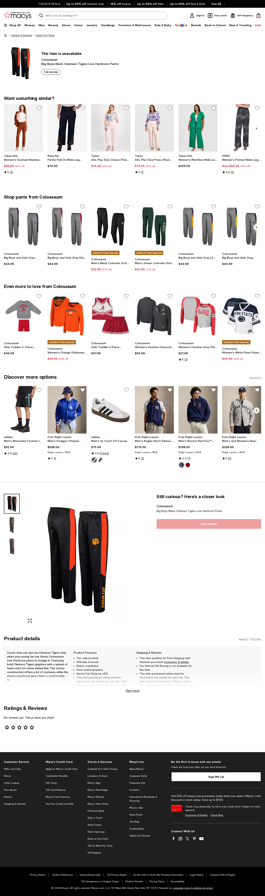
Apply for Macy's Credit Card (61, 769)
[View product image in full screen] (30, 620)
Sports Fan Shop (45, 35)
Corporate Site (137, 783)
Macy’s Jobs (136, 807)
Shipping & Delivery (15, 804)
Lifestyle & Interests (21, 35)
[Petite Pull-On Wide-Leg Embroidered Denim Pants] (67, 128)
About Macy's (136, 769)
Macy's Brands (95, 797)
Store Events (94, 824)
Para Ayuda (10, 790)
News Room (136, 814)
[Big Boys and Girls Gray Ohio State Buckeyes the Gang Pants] (67, 226)
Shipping (181, 685)
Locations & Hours (97, 776)
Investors (134, 790)
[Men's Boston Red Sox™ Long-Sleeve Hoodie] (197, 410)
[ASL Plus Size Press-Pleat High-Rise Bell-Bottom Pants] (154, 128)
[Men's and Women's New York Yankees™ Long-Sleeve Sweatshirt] (241, 410)
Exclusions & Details (196, 815)
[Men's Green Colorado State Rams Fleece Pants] (154, 226)
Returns (144, 689)
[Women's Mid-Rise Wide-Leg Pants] (197, 128)
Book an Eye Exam (97, 838)
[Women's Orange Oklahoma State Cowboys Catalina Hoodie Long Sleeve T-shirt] (67, 316)
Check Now (216, 815)
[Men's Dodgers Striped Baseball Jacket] (67, 410)
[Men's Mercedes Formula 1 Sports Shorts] (23, 410)
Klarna (7, 776)
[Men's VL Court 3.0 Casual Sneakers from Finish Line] (110, 410)
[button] (67, 560)
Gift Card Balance (56, 790)
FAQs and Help (12, 769)
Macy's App (93, 783)
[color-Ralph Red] (187, 465)
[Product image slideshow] (77, 560)
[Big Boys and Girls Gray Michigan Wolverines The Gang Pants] (241, 226)
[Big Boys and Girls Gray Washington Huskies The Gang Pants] (23, 226)
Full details (51, 71)
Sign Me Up (216, 776)
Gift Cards (51, 783)
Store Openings (96, 831)
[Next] (256, 128)
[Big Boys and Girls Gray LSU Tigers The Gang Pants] (197, 226)
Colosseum (49, 59)
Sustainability (136, 828)
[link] (23, 164)
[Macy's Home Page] (17, 15)
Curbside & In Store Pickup (102, 769)
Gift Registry (94, 852)
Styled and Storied (139, 835)
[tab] (12, 504)
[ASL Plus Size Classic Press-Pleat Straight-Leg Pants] (110, 128)
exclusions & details (176, 662)
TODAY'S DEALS (49, 3)
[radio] (94, 460)
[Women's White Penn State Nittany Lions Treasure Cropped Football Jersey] (241, 316)
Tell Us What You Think (100, 845)
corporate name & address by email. (193, 888)
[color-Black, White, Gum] (100, 460)
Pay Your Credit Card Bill (59, 804)
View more (132, 690)
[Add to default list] (39, 108)
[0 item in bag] (258, 15)
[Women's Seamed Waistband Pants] (23, 128)
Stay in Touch (94, 818)
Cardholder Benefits (57, 776)
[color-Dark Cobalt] (181, 465)
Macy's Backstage (97, 790)
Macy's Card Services (58, 797)
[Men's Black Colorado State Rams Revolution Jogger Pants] (110, 226)
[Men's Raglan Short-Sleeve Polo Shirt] (154, 410)
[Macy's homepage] (5, 35)
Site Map (134, 821)
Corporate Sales (138, 776)
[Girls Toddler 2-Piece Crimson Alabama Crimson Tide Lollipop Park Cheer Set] (110, 316)
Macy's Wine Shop (97, 804)
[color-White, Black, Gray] (94, 460)
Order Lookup (11, 783)
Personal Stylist (95, 811)
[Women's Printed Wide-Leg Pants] (241, 128)
